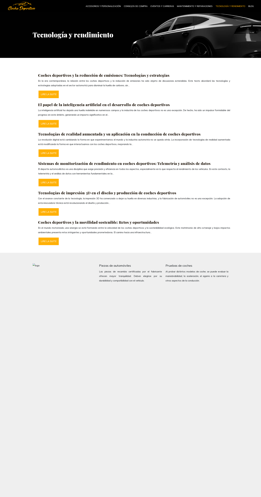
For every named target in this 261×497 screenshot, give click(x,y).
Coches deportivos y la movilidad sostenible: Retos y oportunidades (98, 222)
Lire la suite (48, 94)
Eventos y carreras (162, 6)
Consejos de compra (136, 6)
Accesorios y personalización (103, 6)
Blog (251, 6)
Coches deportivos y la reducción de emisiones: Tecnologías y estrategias (103, 75)
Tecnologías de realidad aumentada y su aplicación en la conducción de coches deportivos (119, 133)
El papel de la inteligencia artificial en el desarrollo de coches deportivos (104, 104)
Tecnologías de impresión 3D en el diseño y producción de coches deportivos (107, 192)
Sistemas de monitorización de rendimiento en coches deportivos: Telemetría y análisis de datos (124, 163)
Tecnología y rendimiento (230, 6)
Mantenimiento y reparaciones (195, 6)
